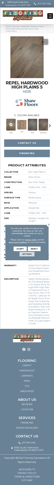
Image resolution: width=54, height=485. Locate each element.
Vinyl (27, 381)
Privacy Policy (27, 473)
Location (27, 409)
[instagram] (28, 349)
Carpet (27, 365)
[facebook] (23, 349)
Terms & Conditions (27, 477)
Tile (27, 386)
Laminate (27, 375)
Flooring (15, 26)
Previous (4, 124)
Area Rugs (27, 391)
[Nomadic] (43, 124)
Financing (27, 153)
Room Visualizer (27, 428)
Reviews (27, 404)
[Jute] (21, 124)
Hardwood (24, 26)
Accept (20, 249)
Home (8, 26)
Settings (27, 254)
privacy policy (31, 240)
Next (50, 124)
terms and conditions (18, 242)
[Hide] (11, 124)
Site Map (27, 480)
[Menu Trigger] (50, 16)
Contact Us (27, 143)
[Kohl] (32, 124)
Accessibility (27, 469)
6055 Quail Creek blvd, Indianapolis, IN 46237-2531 (18, 4)
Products (33, 26)
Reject (34, 249)
